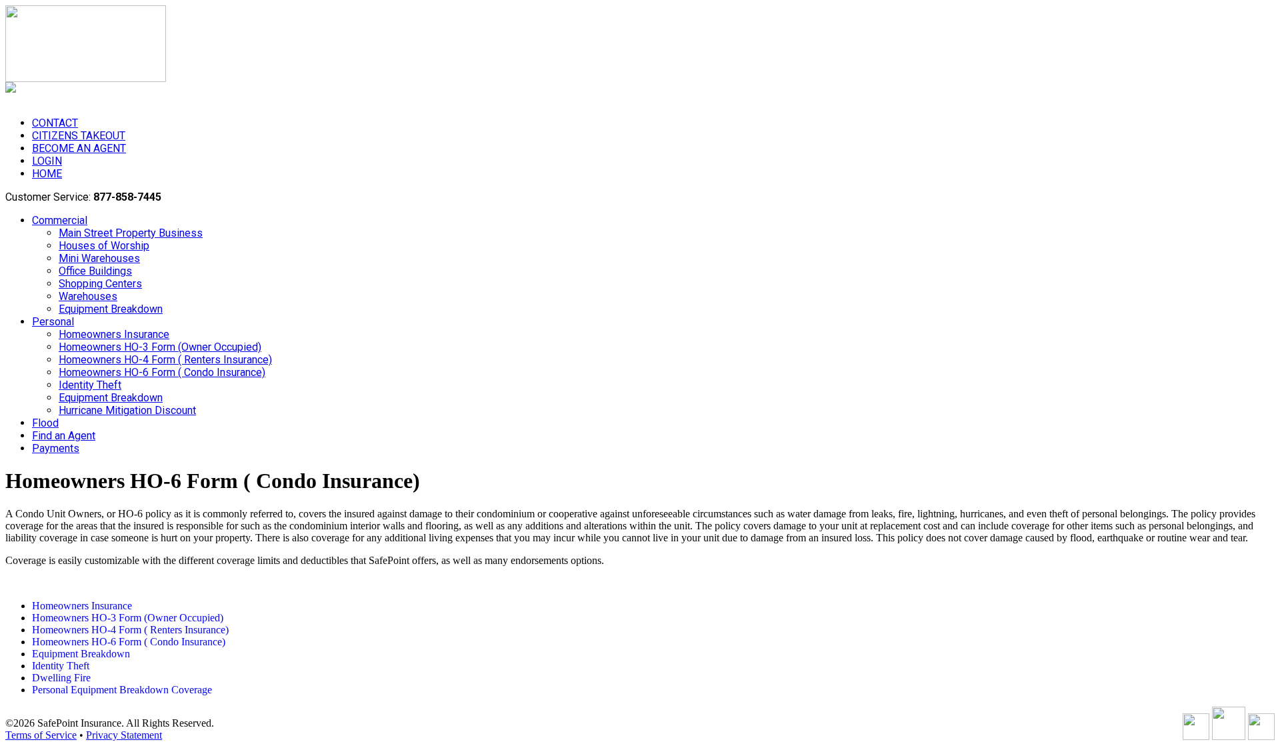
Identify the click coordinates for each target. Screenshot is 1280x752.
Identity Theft (60, 665)
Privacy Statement (124, 735)
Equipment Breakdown (81, 653)
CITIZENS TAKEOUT (78, 135)
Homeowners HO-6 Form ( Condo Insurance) (128, 641)
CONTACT (55, 123)
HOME (47, 173)
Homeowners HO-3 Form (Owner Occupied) (127, 617)
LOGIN (47, 161)
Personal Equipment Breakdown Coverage (122, 689)
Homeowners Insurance (82, 605)
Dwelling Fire (61, 677)
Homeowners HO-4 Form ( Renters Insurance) (130, 629)
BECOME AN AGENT (79, 148)
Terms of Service (41, 735)
